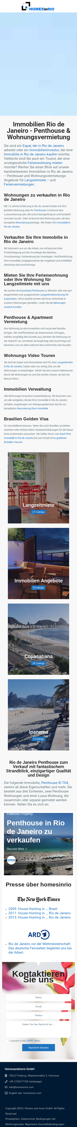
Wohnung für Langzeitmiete (27, 281)
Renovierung (23, 222)
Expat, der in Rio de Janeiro (43, 146)
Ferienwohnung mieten (45, 163)
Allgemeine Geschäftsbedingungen (44, 1124)
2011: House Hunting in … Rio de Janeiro (40, 913)
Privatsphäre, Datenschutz (20, 1118)
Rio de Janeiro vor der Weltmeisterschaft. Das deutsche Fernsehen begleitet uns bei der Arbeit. (40, 948)
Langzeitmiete (35, 180)
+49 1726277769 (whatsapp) (25, 1081)
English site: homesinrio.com (25, 1093)
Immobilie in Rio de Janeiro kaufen (30, 154)
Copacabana (39, 656)
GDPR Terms (33, 1040)
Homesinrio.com (28, 860)
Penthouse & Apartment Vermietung (28, 319)
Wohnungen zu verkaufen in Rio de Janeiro (37, 197)
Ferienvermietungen (19, 184)
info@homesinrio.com (21, 1087)
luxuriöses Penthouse (32, 290)
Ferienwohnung (52, 275)
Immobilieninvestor (44, 150)
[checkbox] (7, 1041)
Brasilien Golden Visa (27, 418)
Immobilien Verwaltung (27, 389)
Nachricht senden (38, 1047)
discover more (16, 848)
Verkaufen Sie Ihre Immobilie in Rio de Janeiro (36, 239)
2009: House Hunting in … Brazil (33, 909)
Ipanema (38, 732)
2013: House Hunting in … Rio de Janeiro (40, 917)
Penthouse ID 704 (54, 783)
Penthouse (40, 210)
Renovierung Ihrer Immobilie (32, 408)
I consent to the (24, 1041)
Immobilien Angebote (39, 581)
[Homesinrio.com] (11, 860)
